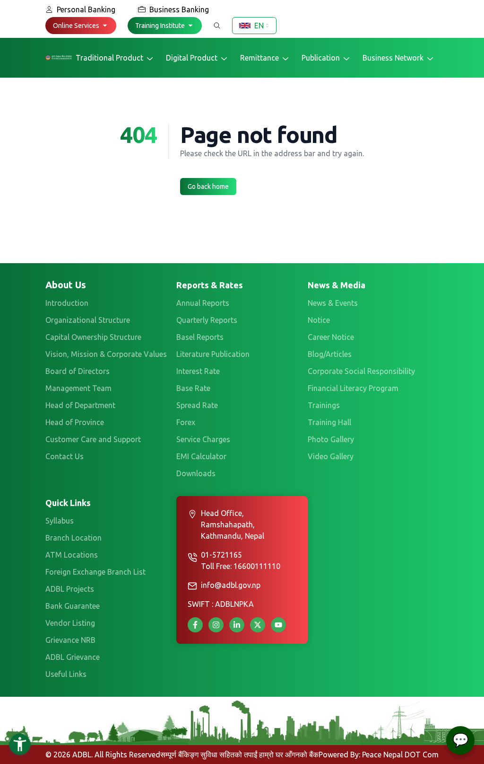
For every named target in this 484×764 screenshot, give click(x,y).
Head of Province (74, 422)
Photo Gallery (331, 439)
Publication (321, 57)
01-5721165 (221, 555)
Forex (185, 422)
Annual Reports (202, 303)
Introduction (66, 303)
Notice (319, 320)
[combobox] (254, 25)
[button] (80, 25)
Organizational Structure (87, 320)
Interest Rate (198, 371)
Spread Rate (197, 405)
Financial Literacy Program (353, 388)
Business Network (393, 57)
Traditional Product (109, 57)
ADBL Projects (69, 589)
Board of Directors (77, 371)
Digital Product (191, 57)
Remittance (259, 57)
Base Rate (193, 388)
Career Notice (331, 337)
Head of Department (80, 405)
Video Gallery (331, 456)
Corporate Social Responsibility (361, 371)
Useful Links (65, 674)
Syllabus (59, 520)
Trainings (324, 405)
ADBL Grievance (72, 657)
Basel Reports (200, 337)
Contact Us (64, 456)
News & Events (333, 303)
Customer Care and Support (93, 439)
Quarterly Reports (206, 320)
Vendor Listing (70, 623)
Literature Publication (213, 354)
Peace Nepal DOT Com (400, 754)
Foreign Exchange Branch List (95, 572)
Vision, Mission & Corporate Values (106, 354)
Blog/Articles (330, 354)
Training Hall (329, 422)
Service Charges (203, 439)
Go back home (208, 186)
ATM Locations (71, 555)
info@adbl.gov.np (230, 585)
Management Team (78, 388)
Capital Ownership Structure (93, 337)
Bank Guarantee (72, 606)
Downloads (196, 473)
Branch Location (73, 537)
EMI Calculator (201, 456)
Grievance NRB (70, 640)
